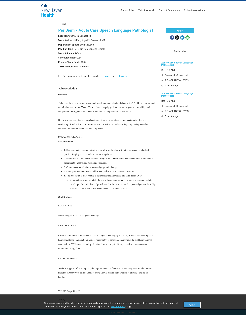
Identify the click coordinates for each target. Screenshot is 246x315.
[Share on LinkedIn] (182, 37)
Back (64, 24)
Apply (180, 30)
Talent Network (146, 10)
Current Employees (169, 10)
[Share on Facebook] (172, 37)
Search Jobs (127, 10)
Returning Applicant (195, 10)
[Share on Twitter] (177, 37)
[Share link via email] (187, 37)
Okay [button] (192, 304)
